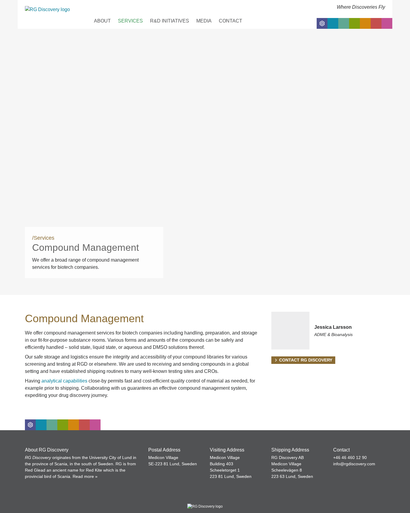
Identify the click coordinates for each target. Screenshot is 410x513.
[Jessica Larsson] (328, 331)
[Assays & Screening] (365, 23)
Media (204, 20)
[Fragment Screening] (332, 23)
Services (130, 20)
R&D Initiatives (169, 20)
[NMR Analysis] (376, 23)
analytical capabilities (64, 380)
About (102, 20)
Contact (230, 20)
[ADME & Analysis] (386, 23)
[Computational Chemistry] (343, 23)
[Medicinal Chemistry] (322, 23)
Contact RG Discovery (305, 360)
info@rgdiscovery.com (354, 463)
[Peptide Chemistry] (354, 23)
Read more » (85, 476)
